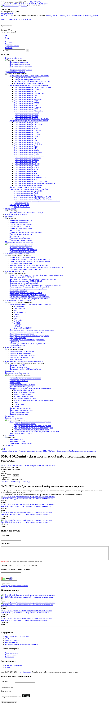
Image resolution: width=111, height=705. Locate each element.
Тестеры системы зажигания (20, 353)
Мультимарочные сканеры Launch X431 (28, 191)
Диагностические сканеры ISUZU (26, 101)
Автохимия (9, 435)
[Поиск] (27, 50)
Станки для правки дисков (19, 412)
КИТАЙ (17, 326)
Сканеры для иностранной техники (27, 80)
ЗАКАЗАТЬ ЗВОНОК (9, 19)
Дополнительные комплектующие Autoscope (26, 212)
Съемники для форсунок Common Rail (24, 283)
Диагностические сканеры (15, 72)
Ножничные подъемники (19, 62)
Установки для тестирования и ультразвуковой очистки (30, 259)
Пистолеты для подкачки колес (21, 408)
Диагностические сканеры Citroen (26, 132)
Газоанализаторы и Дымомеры (16, 214)
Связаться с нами (11, 653)
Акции (7, 667)
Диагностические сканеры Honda (26, 142)
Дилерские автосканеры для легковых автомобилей (29, 121)
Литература (9, 416)
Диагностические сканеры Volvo (26, 117)
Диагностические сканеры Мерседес (27, 107)
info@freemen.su (7, 14)
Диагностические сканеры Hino (25, 97)
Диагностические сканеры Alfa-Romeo (28, 124)
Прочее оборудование (13, 347)
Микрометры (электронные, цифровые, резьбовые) (28, 289)
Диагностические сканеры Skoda (26, 173)
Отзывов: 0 (5, 480)
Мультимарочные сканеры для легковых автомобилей (29, 189)
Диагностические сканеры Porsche (26, 166)
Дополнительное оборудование (21, 387)
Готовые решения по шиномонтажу (23, 385)
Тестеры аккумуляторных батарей (22, 355)
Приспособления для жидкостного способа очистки (29, 265)
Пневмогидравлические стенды (21, 433)
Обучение (8, 42)
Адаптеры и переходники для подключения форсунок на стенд (33, 279)
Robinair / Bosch (19, 306)
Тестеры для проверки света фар (21, 357)
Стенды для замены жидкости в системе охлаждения (33, 428)
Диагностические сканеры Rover (26, 169)
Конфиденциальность (13, 642)
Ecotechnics (18, 320)
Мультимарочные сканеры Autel (26, 193)
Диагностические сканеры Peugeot (26, 164)
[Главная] (6, 36)
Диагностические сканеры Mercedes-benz (29, 156)
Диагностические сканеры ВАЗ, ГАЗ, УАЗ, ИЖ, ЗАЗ (33, 199)
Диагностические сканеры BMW (26, 128)
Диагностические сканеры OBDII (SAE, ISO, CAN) (33, 197)
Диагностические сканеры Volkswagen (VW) (30, 177)
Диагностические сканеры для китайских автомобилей (34, 183)
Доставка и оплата (12, 46)
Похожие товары (15, 481)
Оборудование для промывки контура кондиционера (29, 336)
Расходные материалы (18, 338)
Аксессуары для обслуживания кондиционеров (27, 340)
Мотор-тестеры (10, 209)
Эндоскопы (9, 371)
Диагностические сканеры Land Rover (28, 152)
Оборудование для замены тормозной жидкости (31, 430)
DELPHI (17, 314)
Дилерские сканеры (21, 203)
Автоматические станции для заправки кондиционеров (30, 304)
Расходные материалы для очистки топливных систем (30, 261)
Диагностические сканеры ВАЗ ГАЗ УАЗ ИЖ (30, 181)
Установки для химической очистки (23, 257)
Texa (15, 310)
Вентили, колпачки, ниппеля (24, 392)
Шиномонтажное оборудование (17, 373)
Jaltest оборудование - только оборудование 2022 (32, 81)
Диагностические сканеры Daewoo (27, 136)
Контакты (8, 48)
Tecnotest (17, 316)
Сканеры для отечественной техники (27, 78)
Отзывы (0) (26, 481)
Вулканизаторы (15, 383)
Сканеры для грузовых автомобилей (14, 586)
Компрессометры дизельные (20, 226)
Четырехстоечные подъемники (21, 70)
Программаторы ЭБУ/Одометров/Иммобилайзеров (24, 361)
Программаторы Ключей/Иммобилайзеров (25, 369)
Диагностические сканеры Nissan (26, 160)
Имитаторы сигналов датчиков (21, 248)
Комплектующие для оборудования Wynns (25, 269)
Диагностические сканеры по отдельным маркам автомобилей (37, 201)
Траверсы (13, 68)
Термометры (14, 342)
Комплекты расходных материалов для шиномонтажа (34, 400)
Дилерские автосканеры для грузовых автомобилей (29, 85)
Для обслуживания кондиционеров (18, 300)
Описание (4, 481)
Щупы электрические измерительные (23, 250)
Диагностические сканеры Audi (25, 126)
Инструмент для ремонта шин (25, 398)
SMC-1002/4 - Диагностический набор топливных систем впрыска (25, 522)
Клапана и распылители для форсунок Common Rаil (29, 299)
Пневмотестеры (15, 230)
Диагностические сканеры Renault (26, 113)
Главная (4, 451)
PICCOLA (17, 324)
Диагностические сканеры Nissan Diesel (28, 111)
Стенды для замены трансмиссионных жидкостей (32, 426)
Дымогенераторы (16, 359)
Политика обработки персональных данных (21, 644)
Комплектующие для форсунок (21, 263)
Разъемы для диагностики (19, 205)
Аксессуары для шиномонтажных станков (25, 379)
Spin (15, 318)
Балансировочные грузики (24, 390)
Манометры (9, 216)
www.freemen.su (25, 672)
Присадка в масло (16, 439)
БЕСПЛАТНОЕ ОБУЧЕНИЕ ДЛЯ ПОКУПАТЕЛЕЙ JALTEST (24, 4)
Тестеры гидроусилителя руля (21, 240)
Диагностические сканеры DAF (26, 91)
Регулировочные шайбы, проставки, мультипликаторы (30, 297)
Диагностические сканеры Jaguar (26, 146)
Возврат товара (10, 655)
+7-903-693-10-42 (86, 16)
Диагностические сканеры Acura (26, 123)
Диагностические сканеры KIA (25, 148)
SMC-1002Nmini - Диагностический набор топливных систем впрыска (69, 451)
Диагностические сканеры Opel (25, 162)
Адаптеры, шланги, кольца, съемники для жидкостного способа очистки (36, 267)
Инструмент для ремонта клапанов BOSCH (26, 293)
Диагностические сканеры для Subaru (28, 185)
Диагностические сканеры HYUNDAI (28, 144)
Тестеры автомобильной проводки (22, 252)
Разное (16, 402)
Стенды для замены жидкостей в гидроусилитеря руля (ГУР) (36, 432)
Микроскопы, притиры (18, 291)
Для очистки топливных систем (17, 254)
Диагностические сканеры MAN (26, 105)
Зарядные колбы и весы (18, 345)
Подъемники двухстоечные (20, 64)
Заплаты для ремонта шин (23, 396)
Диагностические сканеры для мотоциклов (26, 187)
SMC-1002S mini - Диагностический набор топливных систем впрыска (27, 506)
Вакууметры (14, 236)
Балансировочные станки (19, 381)
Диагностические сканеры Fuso (25, 95)
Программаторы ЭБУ (17, 365)
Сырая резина (19, 404)
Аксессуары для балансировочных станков (25, 377)
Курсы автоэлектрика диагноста (17, 637)
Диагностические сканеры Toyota (26, 175)
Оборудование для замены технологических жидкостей (30, 422)
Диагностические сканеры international (28, 99)
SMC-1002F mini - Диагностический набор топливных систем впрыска (27, 499)
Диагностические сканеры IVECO (26, 103)
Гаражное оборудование (14, 418)
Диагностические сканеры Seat (25, 171)
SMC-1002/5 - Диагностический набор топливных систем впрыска (25, 514)
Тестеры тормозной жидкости (21, 238)
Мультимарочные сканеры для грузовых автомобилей (29, 76)
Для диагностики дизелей (14, 271)
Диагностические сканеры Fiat (25, 138)
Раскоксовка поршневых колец (21, 443)
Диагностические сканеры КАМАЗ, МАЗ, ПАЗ (31, 119)
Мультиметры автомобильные (21, 246)
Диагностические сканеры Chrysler (27, 134)
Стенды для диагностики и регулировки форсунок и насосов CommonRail (37, 275)
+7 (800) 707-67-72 (34, 2)
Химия (16, 406)
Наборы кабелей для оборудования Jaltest (29, 83)
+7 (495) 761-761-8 (53, 16)
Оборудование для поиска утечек (22, 334)
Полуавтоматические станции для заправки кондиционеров (32, 330)
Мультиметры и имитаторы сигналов (19, 242)
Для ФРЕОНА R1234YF (23, 328)
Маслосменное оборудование (25, 424)
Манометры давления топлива (21, 220)
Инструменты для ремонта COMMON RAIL (26, 281)
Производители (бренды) (14, 665)
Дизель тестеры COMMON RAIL (22, 277)
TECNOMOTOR (20, 312)
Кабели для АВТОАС (22, 207)
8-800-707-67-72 (7, 16)
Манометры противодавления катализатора (26, 232)
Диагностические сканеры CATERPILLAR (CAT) (32, 87)
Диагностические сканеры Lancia (26, 150)
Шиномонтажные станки (19, 414)
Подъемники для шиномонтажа (21, 410)
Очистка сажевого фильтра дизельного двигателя (28, 295)
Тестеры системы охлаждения (21, 234)
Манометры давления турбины (21, 228)
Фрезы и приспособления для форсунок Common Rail (29, 287)
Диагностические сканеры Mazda (26, 154)
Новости (8, 44)
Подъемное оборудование (14, 58)
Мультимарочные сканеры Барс (25, 195)
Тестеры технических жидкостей (22, 351)
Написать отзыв (17, 480)
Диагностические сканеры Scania (26, 115)
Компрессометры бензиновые (21, 224)
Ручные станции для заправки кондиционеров (27, 332)
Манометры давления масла (20, 222)
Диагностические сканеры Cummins (27, 89)
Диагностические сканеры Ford (25, 140)
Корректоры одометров (18, 367)
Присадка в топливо (17, 441)
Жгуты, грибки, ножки (22, 394)
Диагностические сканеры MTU (26, 109)
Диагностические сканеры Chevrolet (27, 130)
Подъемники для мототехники (21, 66)
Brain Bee (17, 322)
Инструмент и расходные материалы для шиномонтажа (30, 388)
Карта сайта (9, 657)
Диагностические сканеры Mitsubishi (27, 158)
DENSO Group (19, 308)
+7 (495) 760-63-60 (66, 16)
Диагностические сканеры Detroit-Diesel (29, 93)
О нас (7, 38)
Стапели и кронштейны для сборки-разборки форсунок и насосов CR (35, 285)
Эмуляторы (9, 445)
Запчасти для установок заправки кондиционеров (28, 344)
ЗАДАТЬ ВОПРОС (25, 19)
